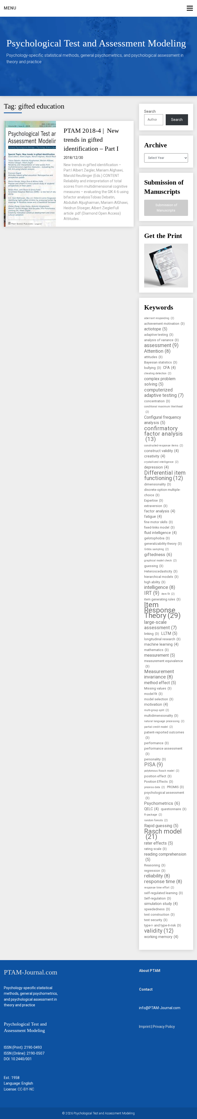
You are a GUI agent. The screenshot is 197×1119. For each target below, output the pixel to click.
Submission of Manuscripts (166, 207)
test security (156, 920)
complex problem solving (159, 381)
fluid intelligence (160, 533)
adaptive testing (158, 335)
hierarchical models (161, 577)
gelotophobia (157, 538)
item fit (168, 594)
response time (163, 881)
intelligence (159, 587)
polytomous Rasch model (161, 770)
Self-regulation (157, 898)
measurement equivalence (163, 663)
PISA (153, 764)
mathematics (156, 650)
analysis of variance (161, 340)
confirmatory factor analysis (163, 434)
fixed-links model (159, 527)
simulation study (161, 904)
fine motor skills (158, 522)
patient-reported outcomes (164, 735)
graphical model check (160, 560)
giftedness (158, 554)
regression (154, 871)
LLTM (169, 633)
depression (156, 467)
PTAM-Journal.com (30, 972)
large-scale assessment (160, 624)
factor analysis (159, 511)
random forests (156, 820)
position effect (158, 776)
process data (154, 787)
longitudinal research (162, 639)
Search (150, 111)
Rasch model (163, 834)
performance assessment (163, 751)
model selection (158, 699)
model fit (153, 694)
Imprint (145, 1027)
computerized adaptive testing (164, 392)
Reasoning (154, 865)
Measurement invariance (159, 674)
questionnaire (173, 809)
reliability (157, 876)
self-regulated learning (163, 893)
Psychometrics (162, 803)
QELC (151, 809)
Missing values (158, 688)
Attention (157, 351)
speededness (157, 909)
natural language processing (164, 721)
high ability (154, 582)
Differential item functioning (164, 475)
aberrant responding (159, 318)
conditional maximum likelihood (163, 409)
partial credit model (158, 727)
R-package (153, 814)
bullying (152, 368)
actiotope (155, 329)
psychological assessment (164, 795)
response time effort (159, 887)
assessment (161, 345)
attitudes (153, 357)
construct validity (161, 451)
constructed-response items (163, 445)
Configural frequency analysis (162, 420)
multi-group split (156, 710)
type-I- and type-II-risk (162, 925)
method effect (160, 682)
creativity (154, 456)
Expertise (153, 500)
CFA (169, 368)
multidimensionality (161, 716)
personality (155, 759)
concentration (157, 401)
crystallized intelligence (161, 462)
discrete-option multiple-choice (162, 492)
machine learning (161, 644)
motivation (156, 704)
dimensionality (157, 484)
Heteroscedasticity (161, 571)
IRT (151, 593)
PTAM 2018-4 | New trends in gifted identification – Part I (91, 139)
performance (156, 743)
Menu (10, 8)
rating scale (155, 849)
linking (151, 634)
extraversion (156, 506)
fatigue (153, 516)
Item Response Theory (162, 610)
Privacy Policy (164, 1027)
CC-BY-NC (26, 1089)
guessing (153, 566)
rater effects (158, 843)
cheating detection (157, 373)
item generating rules (162, 599)
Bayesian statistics (160, 362)
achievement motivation (164, 324)
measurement (159, 655)
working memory (161, 937)
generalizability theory (163, 544)
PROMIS (175, 787)
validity (159, 930)
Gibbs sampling (156, 549)
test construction (159, 914)
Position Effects (158, 781)
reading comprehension (165, 857)
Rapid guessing (161, 825)
